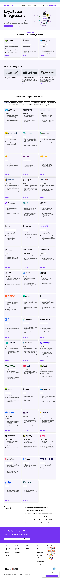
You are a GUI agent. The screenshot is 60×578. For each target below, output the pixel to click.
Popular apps (16, 26)
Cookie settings (44, 575)
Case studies (39, 549)
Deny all (48, 575)
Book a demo (52, 5)
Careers (27, 548)
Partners (27, 549)
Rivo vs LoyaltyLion (40, 562)
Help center (17, 548)
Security (26, 574)
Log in (55, 2)
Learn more (49, 574)
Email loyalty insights (40, 557)
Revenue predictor (40, 552)
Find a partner (17, 549)
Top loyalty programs (40, 551)
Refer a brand (17, 552)
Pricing (47, 5)
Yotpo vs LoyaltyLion (40, 561)
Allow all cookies (55, 575)
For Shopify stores (8, 549)
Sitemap (30, 574)
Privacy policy (22, 574)
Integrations (7, 552)
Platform (6, 551)
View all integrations (8, 26)
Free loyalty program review (40, 556)
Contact (27, 551)
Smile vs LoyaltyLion (40, 564)
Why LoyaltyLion (7, 548)
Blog (37, 548)
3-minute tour (7, 555)
